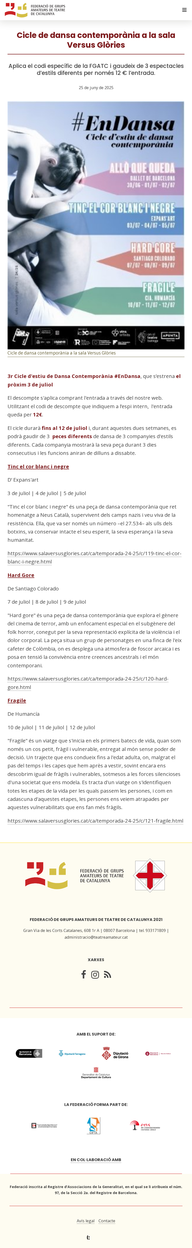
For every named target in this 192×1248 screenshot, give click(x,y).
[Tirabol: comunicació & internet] (96, 1238)
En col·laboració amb (96, 1160)
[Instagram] (95, 975)
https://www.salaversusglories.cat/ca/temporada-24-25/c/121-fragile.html (95, 820)
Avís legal (85, 1221)
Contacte (106, 1221)
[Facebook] (83, 975)
